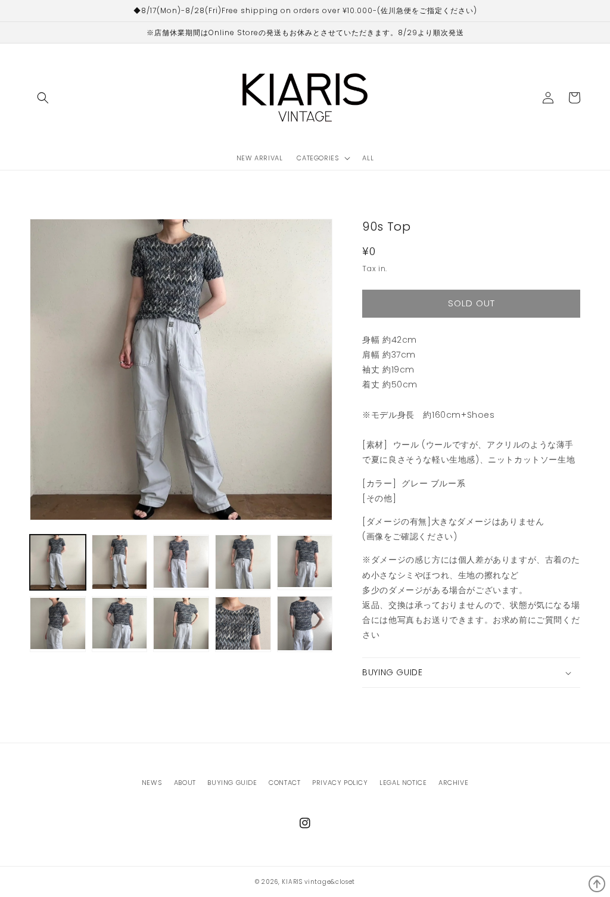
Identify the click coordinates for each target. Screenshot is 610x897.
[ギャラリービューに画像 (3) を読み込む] (181, 563)
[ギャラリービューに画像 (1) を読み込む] (58, 563)
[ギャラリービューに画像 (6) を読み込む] (58, 624)
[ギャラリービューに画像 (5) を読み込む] (305, 563)
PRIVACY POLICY (340, 782)
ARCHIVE (453, 782)
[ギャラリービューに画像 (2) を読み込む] (120, 563)
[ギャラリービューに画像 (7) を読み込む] (120, 624)
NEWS (152, 782)
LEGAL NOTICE (403, 782)
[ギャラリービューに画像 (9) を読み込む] (243, 624)
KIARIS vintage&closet (318, 881)
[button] (43, 98)
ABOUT (185, 782)
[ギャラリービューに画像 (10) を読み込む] (305, 624)
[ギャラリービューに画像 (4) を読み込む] (243, 563)
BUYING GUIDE (232, 782)
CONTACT (284, 782)
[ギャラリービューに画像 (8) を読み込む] (181, 624)
